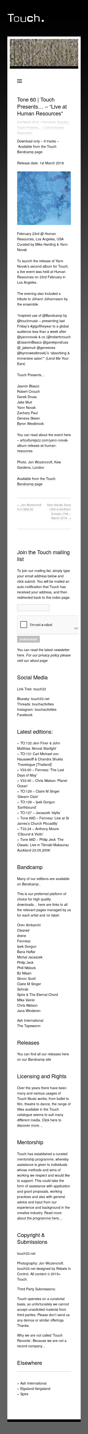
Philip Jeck (25, 962)
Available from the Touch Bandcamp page (36, 149)
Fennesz (24, 940)
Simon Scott (26, 978)
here (20, 655)
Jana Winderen (29, 1010)
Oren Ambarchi (29, 924)
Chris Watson (27, 1005)
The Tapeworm (29, 1025)
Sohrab (22, 989)
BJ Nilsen (24, 973)
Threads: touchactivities (35, 704)
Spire (24, 1393)
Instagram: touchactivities (36, 709)
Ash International (30, 1020)
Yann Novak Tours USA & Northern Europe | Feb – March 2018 (59, 511)
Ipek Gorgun (26, 946)
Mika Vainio (26, 999)
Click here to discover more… (39, 1122)
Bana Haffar (26, 951)
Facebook (25, 714)
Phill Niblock (26, 967)
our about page (36, 660)
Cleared (23, 930)
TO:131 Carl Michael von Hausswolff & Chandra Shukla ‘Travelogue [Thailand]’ (40, 759)
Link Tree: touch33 (31, 688)
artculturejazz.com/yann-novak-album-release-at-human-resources (42, 445)
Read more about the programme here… (39, 1215)
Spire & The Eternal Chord (37, 994)
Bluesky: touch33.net (33, 698)
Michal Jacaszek (30, 957)
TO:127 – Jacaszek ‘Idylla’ (40, 812)
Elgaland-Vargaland (35, 1388)
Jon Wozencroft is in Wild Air (29, 507)
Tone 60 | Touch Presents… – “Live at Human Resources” (43, 127)
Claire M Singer (29, 983)
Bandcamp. (31, 883)
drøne (21, 935)
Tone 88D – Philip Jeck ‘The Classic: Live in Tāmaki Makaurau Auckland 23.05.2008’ (43, 845)
